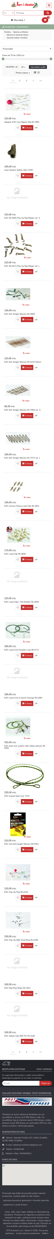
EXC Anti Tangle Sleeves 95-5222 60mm (22, 362)
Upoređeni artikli (38, 67)
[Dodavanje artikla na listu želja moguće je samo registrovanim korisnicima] (17, 127)
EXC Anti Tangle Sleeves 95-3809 (19, 314)
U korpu (28, 128)
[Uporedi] (36, 127)
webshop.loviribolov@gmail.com (27, 1145)
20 (22, 67)
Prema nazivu (22, 73)
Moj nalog (18, 20)
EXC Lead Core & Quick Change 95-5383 (23, 698)
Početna (7, 32)
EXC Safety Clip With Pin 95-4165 (19, 1036)
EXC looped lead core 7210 (16, 796)
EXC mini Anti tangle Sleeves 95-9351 (21, 844)
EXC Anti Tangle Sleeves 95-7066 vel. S (22, 410)
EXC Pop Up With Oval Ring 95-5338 (21, 940)
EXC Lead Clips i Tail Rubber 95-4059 (21, 602)
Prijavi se (45, 1083)
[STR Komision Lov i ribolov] (25, 5)
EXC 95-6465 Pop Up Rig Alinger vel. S (22, 218)
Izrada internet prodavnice (28, 1233)
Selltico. (45, 1233)
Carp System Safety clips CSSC (18, 170)
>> (40, 80)
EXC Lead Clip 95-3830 (15, 554)
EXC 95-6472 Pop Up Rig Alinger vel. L (22, 266)
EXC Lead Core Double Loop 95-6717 (21, 650)
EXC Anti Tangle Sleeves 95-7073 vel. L (22, 458)
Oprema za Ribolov (20, 32)
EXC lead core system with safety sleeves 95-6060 (25, 747)
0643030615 (25, 1153)
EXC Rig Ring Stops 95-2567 (17, 988)
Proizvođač (8, 49)
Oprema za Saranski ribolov (17, 35)
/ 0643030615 (22, 27)
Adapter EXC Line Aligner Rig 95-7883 (21, 122)
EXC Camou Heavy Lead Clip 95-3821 (21, 506)
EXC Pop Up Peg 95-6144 (16, 892)
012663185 (10, 27)
